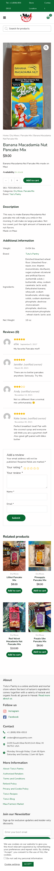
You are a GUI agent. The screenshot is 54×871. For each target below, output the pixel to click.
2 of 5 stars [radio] (28, 468)
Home (6, 135)
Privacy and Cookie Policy (15, 788)
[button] (46, 47)
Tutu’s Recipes (10, 793)
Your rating (14, 467)
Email (10, 503)
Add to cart (32, 180)
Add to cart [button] (14, 590)
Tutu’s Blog (9, 798)
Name (10, 491)
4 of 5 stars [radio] (34, 468)
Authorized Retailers (13, 773)
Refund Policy (10, 783)
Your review (15, 473)
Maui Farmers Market (13, 803)
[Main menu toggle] (5, 18)
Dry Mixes (14, 135)
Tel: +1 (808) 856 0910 (13, 5)
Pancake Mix (26, 135)
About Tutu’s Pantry (13, 768)
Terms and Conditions (14, 778)
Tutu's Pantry (15, 194)
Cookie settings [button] (12, 864)
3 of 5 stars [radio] (31, 468)
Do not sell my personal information (24, 858)
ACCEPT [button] (28, 864)
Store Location (33, 5)
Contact (47, 5)
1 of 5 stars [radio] (25, 468)
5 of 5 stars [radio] (37, 468)
